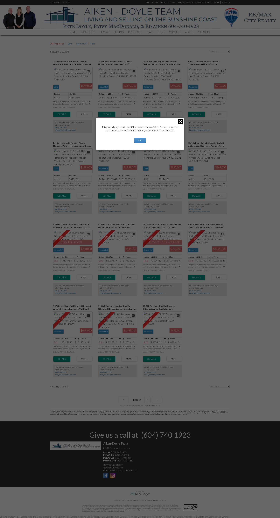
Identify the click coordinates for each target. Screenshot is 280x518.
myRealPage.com (140, 494)
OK (140, 140)
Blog (161, 32)
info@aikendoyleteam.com (193, 2)
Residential (81, 43)
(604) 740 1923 (61, 128)
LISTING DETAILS (61, 114)
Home (72, 32)
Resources (135, 32)
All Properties (57, 43)
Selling (119, 32)
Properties (88, 32)
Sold (93, 43)
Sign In (215, 2)
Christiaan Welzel (131, 500)
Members (204, 32)
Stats (150, 32)
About (189, 32)
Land (70, 43)
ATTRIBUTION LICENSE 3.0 (155, 500)
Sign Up (226, 2)
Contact (175, 32)
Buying (104, 32)
